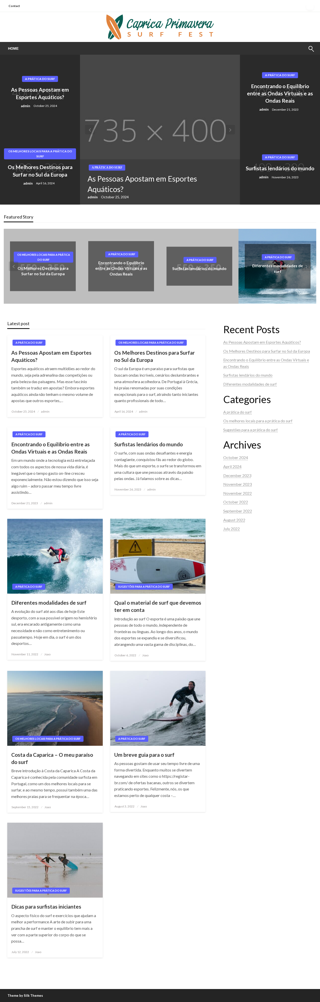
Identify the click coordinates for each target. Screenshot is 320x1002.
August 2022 (234, 519)
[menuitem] (13, 48)
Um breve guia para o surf (144, 755)
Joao (47, 654)
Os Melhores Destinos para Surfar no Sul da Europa (40, 170)
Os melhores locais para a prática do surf (40, 153)
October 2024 (235, 457)
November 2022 (237, 493)
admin (26, 106)
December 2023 (237, 475)
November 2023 (237, 484)
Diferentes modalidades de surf (48, 602)
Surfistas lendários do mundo (280, 168)
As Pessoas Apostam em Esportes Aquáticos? (40, 93)
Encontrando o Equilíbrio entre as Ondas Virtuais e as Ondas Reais (280, 93)
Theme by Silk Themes (25, 996)
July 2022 (231, 528)
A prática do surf (40, 79)
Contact (14, 6)
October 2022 (235, 502)
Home (13, 48)
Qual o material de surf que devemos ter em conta (157, 606)
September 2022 (237, 510)
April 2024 (232, 466)
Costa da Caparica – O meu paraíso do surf (52, 758)
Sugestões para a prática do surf (278, 257)
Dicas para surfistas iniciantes (46, 906)
